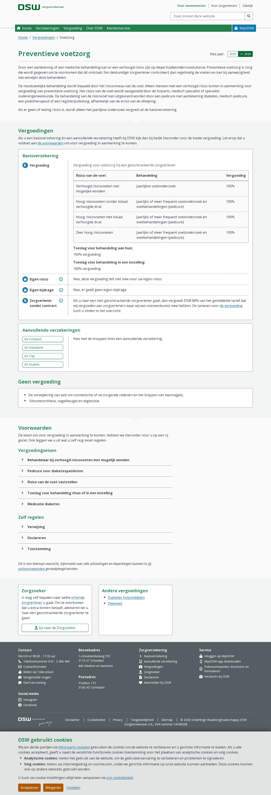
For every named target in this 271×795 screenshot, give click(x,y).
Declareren (37, 538)
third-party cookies (73, 747)
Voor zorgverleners (224, 6)
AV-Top (29, 356)
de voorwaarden (51, 143)
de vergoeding (231, 305)
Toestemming (39, 549)
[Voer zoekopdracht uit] (249, 16)
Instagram (30, 700)
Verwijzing (36, 526)
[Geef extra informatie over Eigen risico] (61, 279)
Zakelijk (247, 6)
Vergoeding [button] (73, 28)
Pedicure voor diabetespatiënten (55, 471)
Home (27, 28)
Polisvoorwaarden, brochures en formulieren (226, 669)
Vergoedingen (43, 37)
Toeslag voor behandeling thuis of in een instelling (70, 493)
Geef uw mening (34, 682)
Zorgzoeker (152, 672)
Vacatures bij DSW (217, 676)
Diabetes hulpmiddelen (126, 597)
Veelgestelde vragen (37, 677)
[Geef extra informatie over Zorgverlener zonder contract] (61, 300)
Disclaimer (72, 720)
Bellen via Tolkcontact (38, 672)
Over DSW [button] (94, 28)
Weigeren (53, 787)
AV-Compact (32, 339)
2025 (233, 54)
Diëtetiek (115, 603)
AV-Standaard (33, 347)
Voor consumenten (191, 6)
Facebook (30, 705)
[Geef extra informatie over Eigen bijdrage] (61, 290)
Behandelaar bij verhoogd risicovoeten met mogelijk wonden (78, 460)
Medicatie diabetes (44, 504)
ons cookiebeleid (119, 777)
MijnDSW (246, 28)
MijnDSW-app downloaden (222, 661)
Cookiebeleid (96, 720)
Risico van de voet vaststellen (52, 482)
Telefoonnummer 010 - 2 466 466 (46, 661)
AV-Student (32, 364)
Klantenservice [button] (118, 28)
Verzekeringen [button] (47, 28)
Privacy (118, 720)
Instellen (73, 787)
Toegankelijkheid (141, 720)
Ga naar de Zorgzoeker (57, 627)
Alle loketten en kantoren (96, 666)
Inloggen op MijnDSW (219, 656)
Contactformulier (35, 667)
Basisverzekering (155, 656)
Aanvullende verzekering (160, 661)
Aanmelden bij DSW (157, 682)
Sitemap (167, 720)
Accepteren (29, 787)
